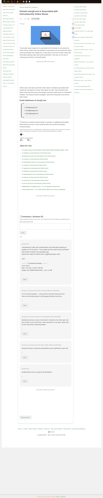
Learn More (63, 496)
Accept (57, 496)
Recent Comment (8, 6)
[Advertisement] (45, 72)
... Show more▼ (47, 270)
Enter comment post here (26, 222)
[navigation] (73, 24)
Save (23, 134)
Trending (77, 28)
